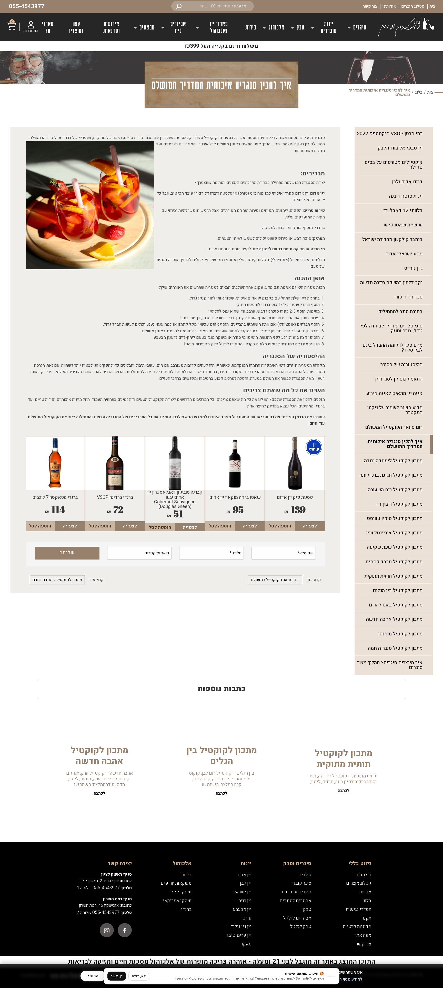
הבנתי (93, 976)
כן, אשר (117, 976)
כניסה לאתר (221, 539)
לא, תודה (139, 976)
